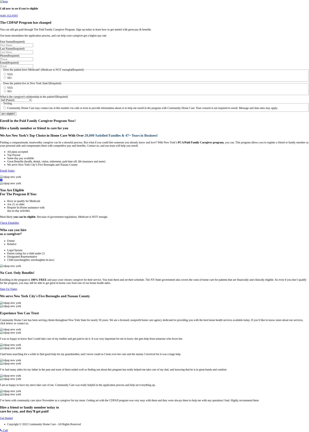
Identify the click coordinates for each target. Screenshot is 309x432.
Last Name (12, 48)
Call (5, 430)
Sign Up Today (8, 289)
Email (9, 62)
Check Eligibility (9, 222)
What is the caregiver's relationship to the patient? (34, 96)
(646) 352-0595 (9, 15)
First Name (12, 41)
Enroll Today (7, 170)
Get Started (6, 418)
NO (9, 77)
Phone (9, 55)
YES (10, 74)
